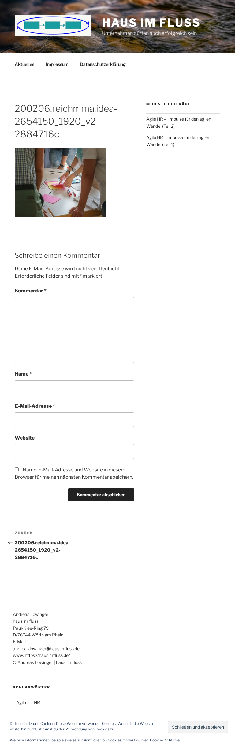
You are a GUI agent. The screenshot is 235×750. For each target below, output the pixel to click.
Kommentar (31, 291)
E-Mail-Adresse (35, 406)
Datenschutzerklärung (103, 64)
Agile (21, 702)
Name (23, 374)
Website (25, 438)
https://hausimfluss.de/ (47, 655)
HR (37, 702)
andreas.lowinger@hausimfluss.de (46, 648)
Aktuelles (24, 64)
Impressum (57, 64)
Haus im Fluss (151, 22)
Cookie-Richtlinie (165, 740)
